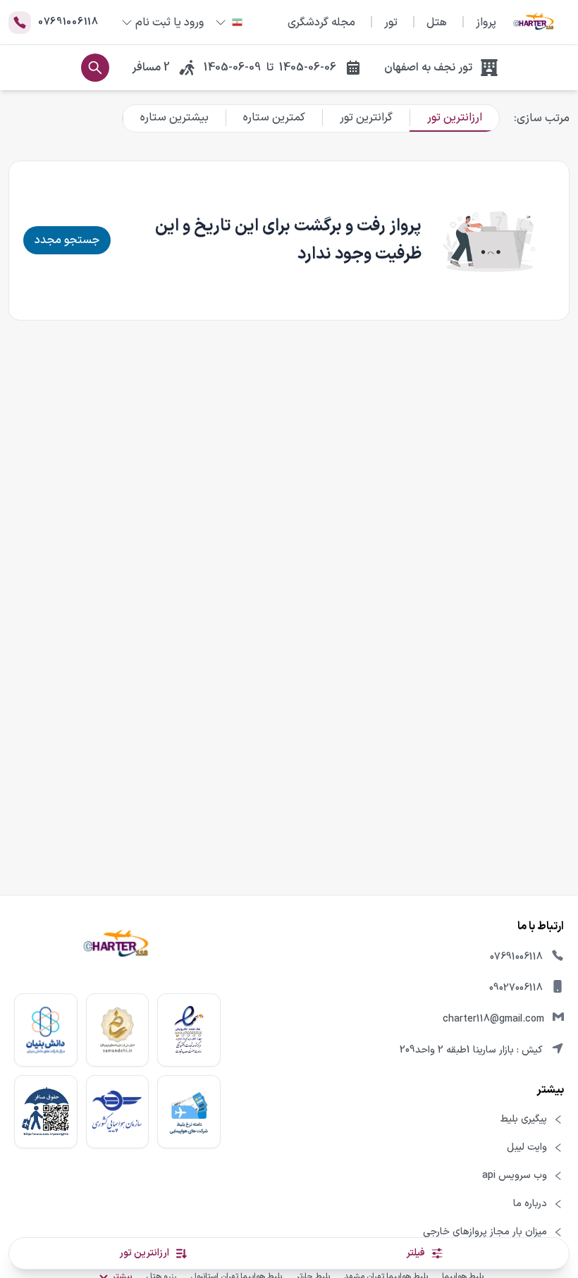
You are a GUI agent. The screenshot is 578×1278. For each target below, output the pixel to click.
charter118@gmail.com (493, 1019)
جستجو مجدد (67, 240)
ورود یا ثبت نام (169, 22)
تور (391, 22)
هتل (436, 22)
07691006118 (516, 957)
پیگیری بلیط (523, 1119)
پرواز (486, 22)
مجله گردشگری (321, 22)
